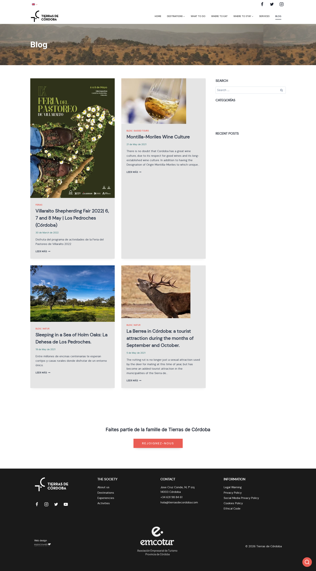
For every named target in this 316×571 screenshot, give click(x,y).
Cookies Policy (233, 503)
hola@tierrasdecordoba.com (179, 502)
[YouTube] (66, 504)
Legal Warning (233, 487)
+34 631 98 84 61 (171, 497)
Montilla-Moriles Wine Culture (158, 137)
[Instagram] (281, 4)
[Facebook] (262, 4)
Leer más (43, 251)
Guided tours (141, 130)
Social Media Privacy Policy (241, 498)
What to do (198, 16)
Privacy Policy (233, 492)
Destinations (105, 492)
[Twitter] (272, 4)
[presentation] (72, 138)
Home (158, 16)
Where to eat (219, 16)
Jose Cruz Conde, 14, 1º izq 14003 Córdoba (177, 489)
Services (264, 16)
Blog (278, 16)
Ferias (39, 205)
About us (103, 487)
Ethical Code (232, 508)
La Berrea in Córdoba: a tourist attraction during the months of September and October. (160, 338)
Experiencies (105, 498)
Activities (103, 503)
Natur (46, 328)
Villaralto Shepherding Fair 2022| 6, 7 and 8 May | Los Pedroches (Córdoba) (72, 218)
